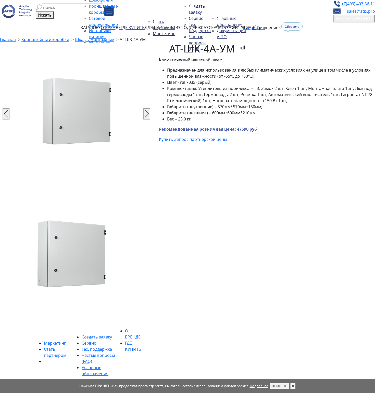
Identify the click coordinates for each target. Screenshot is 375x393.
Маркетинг (164, 33)
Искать (45, 15)
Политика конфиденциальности (204, 375)
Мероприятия (251, 27)
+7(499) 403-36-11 (358, 4)
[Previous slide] (6, 113)
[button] (39, 7)
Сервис (196, 18)
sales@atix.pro (361, 11)
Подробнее (259, 386)
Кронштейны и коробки (45, 39)
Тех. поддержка (97, 349)
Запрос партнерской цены (200, 139)
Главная (8, 39)
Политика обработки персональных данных (216, 369)
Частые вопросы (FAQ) (197, 43)
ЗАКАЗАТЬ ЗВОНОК (354, 18)
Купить (166, 139)
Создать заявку (97, 337)
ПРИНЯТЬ (279, 386)
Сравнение (267, 27)
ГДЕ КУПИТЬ (133, 27)
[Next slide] (146, 113)
